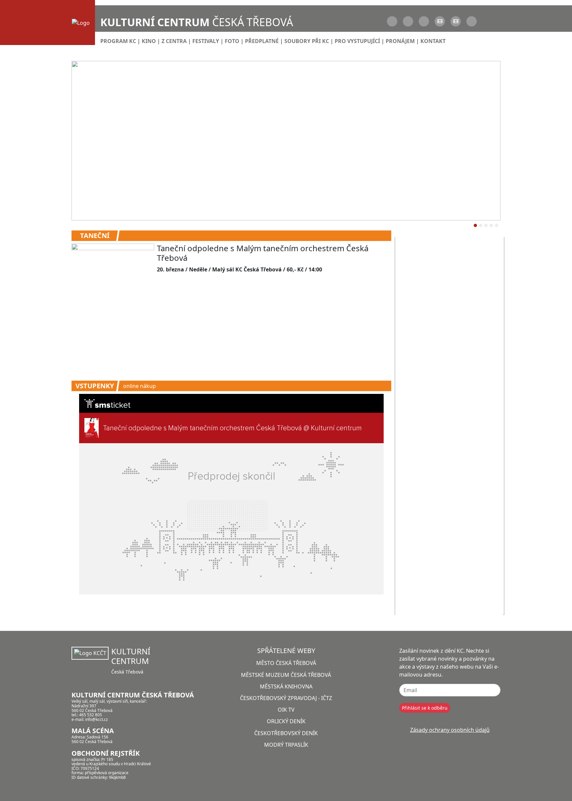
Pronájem (400, 41)
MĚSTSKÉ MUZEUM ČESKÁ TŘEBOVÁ (286, 675)
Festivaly (205, 41)
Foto (232, 41)
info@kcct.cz (96, 719)
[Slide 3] (491, 225)
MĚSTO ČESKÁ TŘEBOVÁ (286, 663)
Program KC (118, 41)
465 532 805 (90, 715)
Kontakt (433, 41)
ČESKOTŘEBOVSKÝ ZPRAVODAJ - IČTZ (286, 698)
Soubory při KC (306, 41)
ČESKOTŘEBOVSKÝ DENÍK (286, 733)
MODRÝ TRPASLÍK (286, 744)
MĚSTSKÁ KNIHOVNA (286, 686)
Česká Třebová (196, 22)
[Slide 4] (496, 225)
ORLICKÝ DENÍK (286, 721)
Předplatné (262, 41)
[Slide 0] (475, 225)
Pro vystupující (357, 41)
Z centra (174, 41)
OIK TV (286, 709)
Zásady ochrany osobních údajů (450, 729)
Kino (149, 41)
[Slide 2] (486, 225)
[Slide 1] (480, 225)
